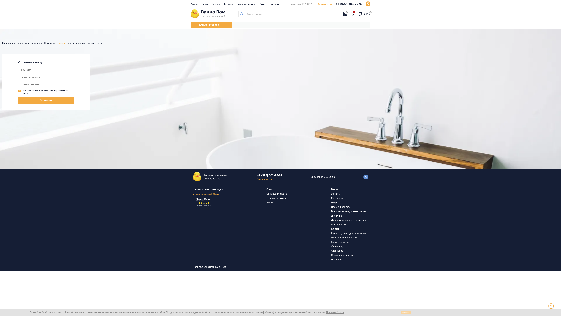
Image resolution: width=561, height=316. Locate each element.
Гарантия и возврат (246, 4)
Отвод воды (337, 246)
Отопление (337, 251)
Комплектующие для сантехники (348, 233)
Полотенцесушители (342, 255)
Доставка (228, 4)
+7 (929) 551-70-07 (349, 4)
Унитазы (335, 194)
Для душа (336, 215)
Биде (334, 202)
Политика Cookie (335, 312)
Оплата (216, 4)
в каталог (62, 43)
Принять (406, 312)
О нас (205, 4)
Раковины (336, 259)
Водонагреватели (340, 207)
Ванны (334, 189)
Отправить (46, 100)
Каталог (194, 4)
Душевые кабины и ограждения (348, 220)
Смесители (337, 198)
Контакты (274, 4)
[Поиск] (241, 14)
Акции (263, 4)
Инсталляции (338, 224)
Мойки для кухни (340, 242)
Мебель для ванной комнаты (346, 237)
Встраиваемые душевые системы (349, 211)
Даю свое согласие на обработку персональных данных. (45, 92)
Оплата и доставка (276, 194)
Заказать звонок (325, 4)
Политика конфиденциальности (210, 267)
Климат (335, 229)
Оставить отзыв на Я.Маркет (206, 194)
